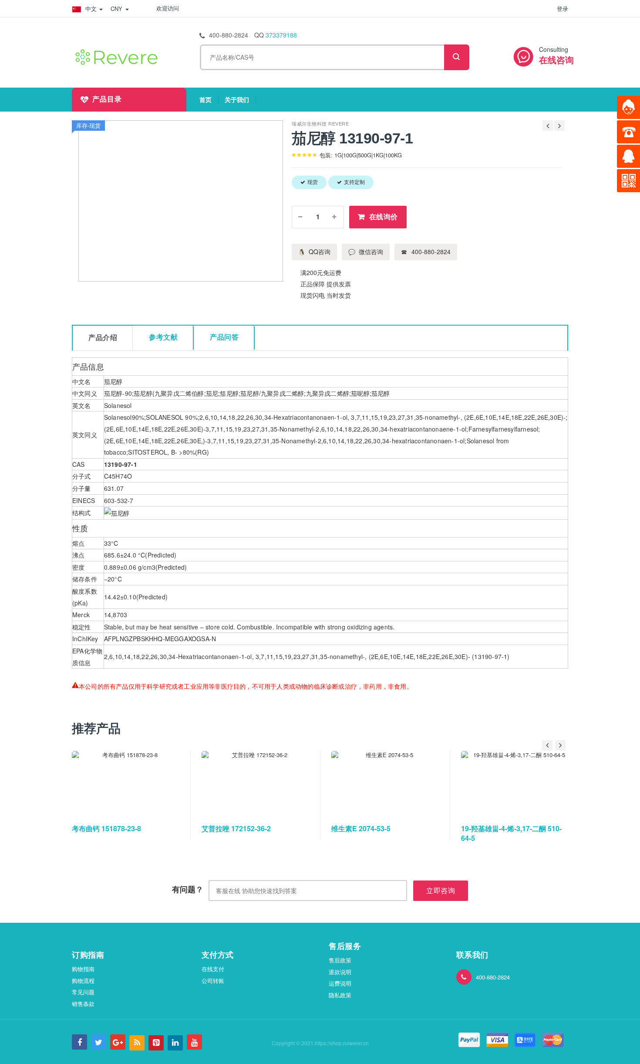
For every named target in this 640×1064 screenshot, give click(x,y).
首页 (209, 99)
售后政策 (340, 960)
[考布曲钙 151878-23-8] (126, 783)
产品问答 (224, 337)
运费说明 (340, 983)
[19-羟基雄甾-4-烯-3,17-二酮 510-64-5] (515, 783)
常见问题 (83, 992)
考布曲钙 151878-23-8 (106, 828)
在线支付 (213, 969)
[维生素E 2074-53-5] (385, 783)
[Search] (456, 57)
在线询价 (383, 217)
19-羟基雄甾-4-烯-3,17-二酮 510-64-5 (511, 833)
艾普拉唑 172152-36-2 (236, 828)
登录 (562, 8)
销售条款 (83, 1003)
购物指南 (83, 969)
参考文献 (163, 337)
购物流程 (83, 980)
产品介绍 (102, 337)
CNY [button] (118, 8)
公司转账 (213, 980)
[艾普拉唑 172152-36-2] (256, 783)
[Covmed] (118, 55)
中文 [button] (91, 8)
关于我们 (240, 99)
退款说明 (340, 972)
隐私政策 (340, 995)
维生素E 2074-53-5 (361, 828)
